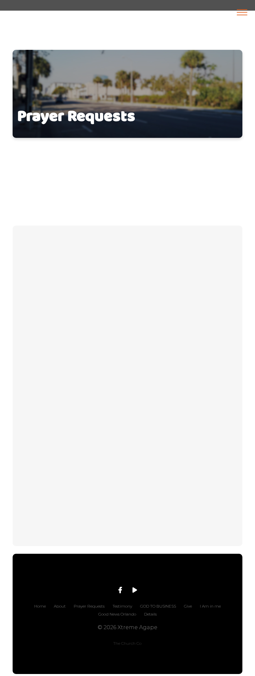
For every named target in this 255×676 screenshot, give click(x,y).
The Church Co (127, 643)
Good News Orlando (117, 614)
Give (188, 606)
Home (40, 606)
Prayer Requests (89, 606)
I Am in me (210, 606)
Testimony (122, 606)
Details (150, 614)
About (60, 606)
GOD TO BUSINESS (158, 606)
